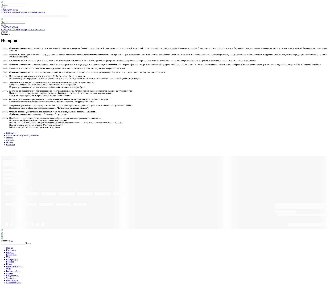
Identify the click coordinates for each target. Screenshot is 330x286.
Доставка (10, 140)
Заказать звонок (38, 12)
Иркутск (10, 252)
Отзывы (9, 142)
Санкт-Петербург (13, 283)
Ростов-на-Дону (13, 271)
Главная (4, 32)
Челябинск (11, 278)
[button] (9, 10)
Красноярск (11, 255)
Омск (8, 269)
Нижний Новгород (14, 266)
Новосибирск (12, 280)
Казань (9, 264)
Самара (9, 273)
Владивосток (12, 276)
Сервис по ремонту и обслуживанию (22, 135)
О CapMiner (11, 133)
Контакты (10, 145)
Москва (9, 248)
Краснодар (11, 250)
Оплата (9, 138)
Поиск (28, 243)
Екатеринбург (12, 259)
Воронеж (10, 262)
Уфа (8, 257)
